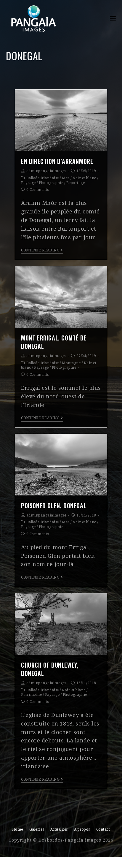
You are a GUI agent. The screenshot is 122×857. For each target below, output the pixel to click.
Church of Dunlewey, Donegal (49, 669)
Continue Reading (40, 250)
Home (17, 829)
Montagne (71, 363)
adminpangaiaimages (46, 171)
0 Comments (37, 190)
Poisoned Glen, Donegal (53, 505)
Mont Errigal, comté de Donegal (53, 342)
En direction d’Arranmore (57, 161)
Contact (103, 829)
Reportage (75, 183)
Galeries (36, 829)
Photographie (51, 183)
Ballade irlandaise (42, 178)
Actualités (59, 829)
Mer (66, 178)
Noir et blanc (84, 178)
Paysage (28, 183)
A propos (82, 829)
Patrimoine (31, 695)
